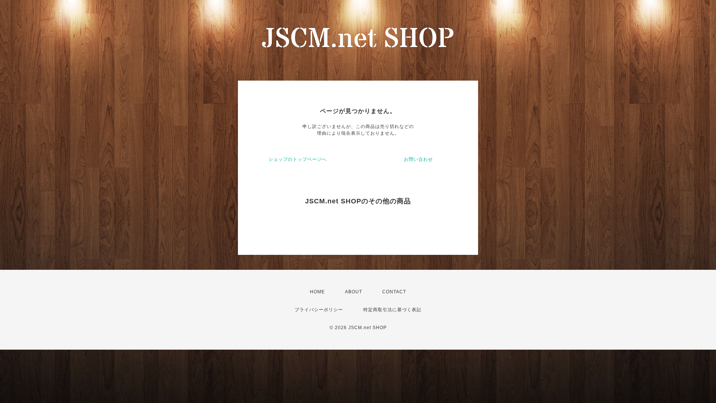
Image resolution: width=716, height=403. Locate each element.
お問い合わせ (418, 159)
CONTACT (394, 291)
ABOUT (353, 291)
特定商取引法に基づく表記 (392, 309)
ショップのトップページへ (297, 159)
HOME (317, 291)
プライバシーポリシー (319, 309)
